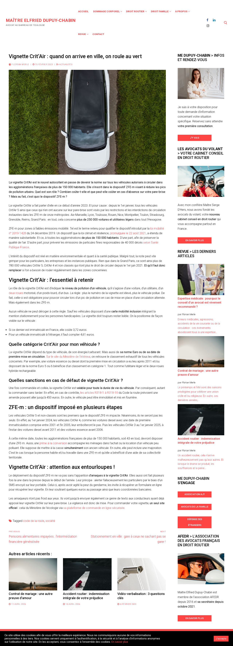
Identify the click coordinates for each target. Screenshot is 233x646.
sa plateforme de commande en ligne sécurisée (94, 508)
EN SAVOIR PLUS (194, 240)
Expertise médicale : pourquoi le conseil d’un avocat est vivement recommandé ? (199, 302)
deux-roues (16, 293)
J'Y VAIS (194, 137)
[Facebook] (207, 20)
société (50, 521)
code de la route (33, 521)
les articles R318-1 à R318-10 (99, 392)
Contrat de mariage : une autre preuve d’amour (198, 372)
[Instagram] (208, 25)
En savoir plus (119, 641)
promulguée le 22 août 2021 (128, 233)
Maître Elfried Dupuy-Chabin (41, 20)
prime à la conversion (53, 443)
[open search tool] (225, 22)
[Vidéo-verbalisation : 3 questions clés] (141, 574)
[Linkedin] (214, 20)
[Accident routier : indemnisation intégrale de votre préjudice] (87, 574)
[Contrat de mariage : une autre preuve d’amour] (33, 574)
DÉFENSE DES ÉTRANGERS (194, 522)
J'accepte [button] (221, 638)
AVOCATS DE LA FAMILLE (194, 506)
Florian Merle (20, 64)
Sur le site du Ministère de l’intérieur (68, 356)
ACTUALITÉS (65, 64)
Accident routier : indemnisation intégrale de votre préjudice (199, 440)
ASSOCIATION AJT (194, 494)
